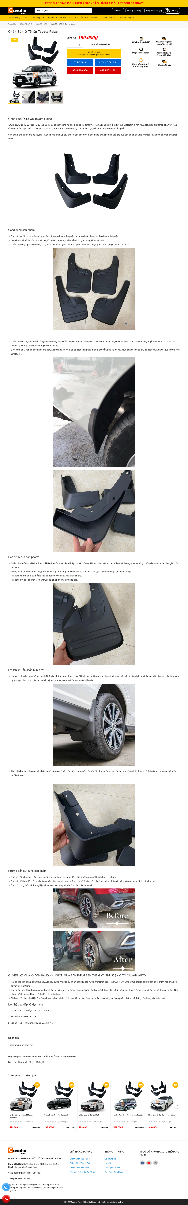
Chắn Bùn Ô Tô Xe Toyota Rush (58, 1115)
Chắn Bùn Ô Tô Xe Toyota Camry (162, 1115)
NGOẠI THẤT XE (26, 24)
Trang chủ (12, 24)
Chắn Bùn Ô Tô (41, 24)
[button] (177, 1105)
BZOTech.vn (118, 1202)
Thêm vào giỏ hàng (100, 44)
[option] (15, 97)
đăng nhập (23, 1062)
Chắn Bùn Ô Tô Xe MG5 (89, 1115)
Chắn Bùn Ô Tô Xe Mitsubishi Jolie (128, 1115)
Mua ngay (94, 53)
